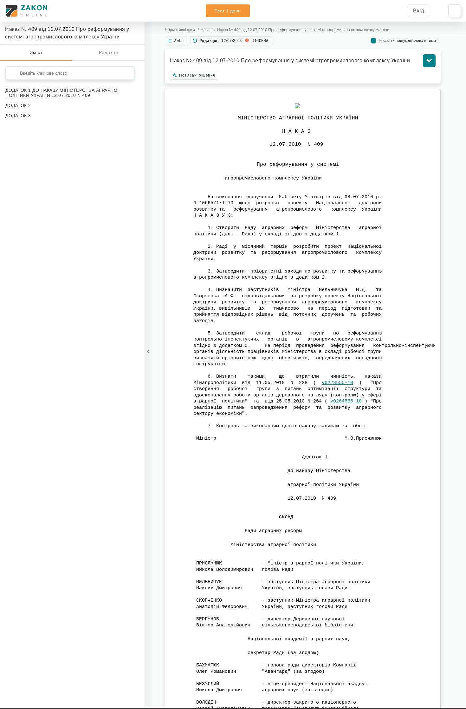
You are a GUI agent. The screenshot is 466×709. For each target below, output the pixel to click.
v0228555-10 (337, 383)
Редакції (108, 52)
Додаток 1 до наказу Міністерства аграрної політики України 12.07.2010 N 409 (62, 93)
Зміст (36, 52)
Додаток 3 (18, 115)
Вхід (418, 10)
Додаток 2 (18, 105)
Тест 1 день (228, 10)
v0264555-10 (346, 401)
